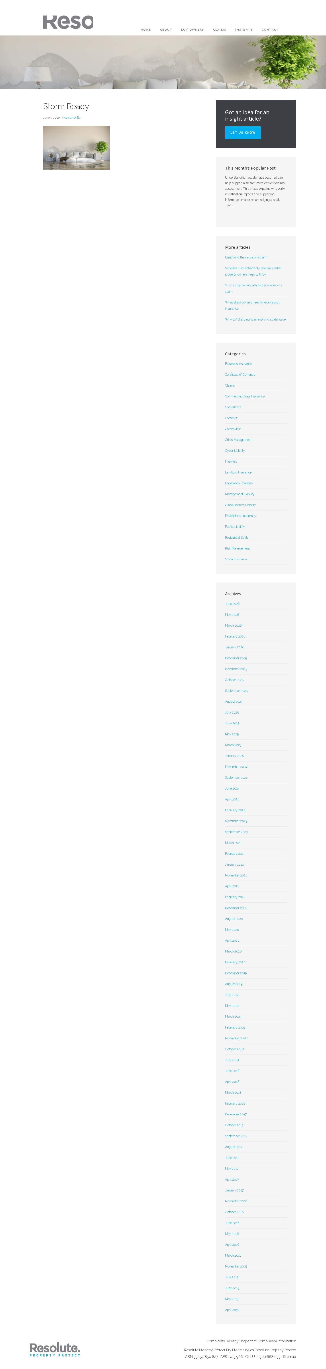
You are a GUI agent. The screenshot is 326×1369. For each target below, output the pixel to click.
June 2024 (232, 788)
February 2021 (235, 897)
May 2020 (232, 929)
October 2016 (234, 1212)
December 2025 (236, 658)
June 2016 (232, 1223)
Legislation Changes (239, 483)
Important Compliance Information (268, 1341)
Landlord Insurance (238, 472)
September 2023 (236, 832)
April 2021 (232, 886)
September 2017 (236, 1136)
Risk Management (237, 548)
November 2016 (236, 1201)
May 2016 (232, 1234)
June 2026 (232, 604)
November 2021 (236, 875)
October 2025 (234, 680)
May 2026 (232, 614)
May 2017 (231, 1168)
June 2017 (232, 1158)
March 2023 (233, 843)
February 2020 (235, 962)
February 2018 (235, 1103)
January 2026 (234, 647)
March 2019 (233, 1016)
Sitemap (289, 1357)
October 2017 (234, 1125)
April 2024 (232, 799)
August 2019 (233, 984)
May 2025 (232, 734)
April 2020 (232, 940)
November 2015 (236, 1266)
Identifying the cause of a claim (246, 257)
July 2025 (232, 712)
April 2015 (232, 1310)
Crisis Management (238, 440)
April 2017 (232, 1179)
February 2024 (235, 810)
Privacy (233, 1341)
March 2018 (233, 1092)
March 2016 (233, 1255)
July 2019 (231, 995)
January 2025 (234, 756)
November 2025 (236, 669)
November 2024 (236, 767)
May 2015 (231, 1299)
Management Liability (240, 494)
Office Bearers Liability (240, 505)
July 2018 (232, 1060)
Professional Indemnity (240, 516)
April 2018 (232, 1081)
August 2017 (233, 1147)
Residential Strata (237, 537)
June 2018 (232, 1071)
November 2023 (236, 821)
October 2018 (234, 1049)
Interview (231, 461)
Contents (231, 418)
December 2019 (236, 973)
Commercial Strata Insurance (245, 396)
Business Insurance (238, 364)
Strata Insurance (236, 559)
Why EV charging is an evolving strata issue (255, 319)
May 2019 (231, 1005)
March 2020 (233, 951)
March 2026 (233, 625)
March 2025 (233, 745)
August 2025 (233, 701)
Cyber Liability (235, 450)
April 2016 (232, 1244)
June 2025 (232, 723)
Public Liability (235, 526)
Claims (230, 385)
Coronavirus (233, 429)
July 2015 (231, 1277)
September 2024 (236, 777)
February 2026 (235, 636)
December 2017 (236, 1114)
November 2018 (236, 1038)
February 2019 (235, 1027)
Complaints (215, 1341)
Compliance (233, 407)
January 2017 (234, 1190)
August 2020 (234, 919)
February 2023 (235, 853)
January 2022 (234, 864)
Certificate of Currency (240, 374)
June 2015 (232, 1288)
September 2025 (236, 690)
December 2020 (236, 908)
